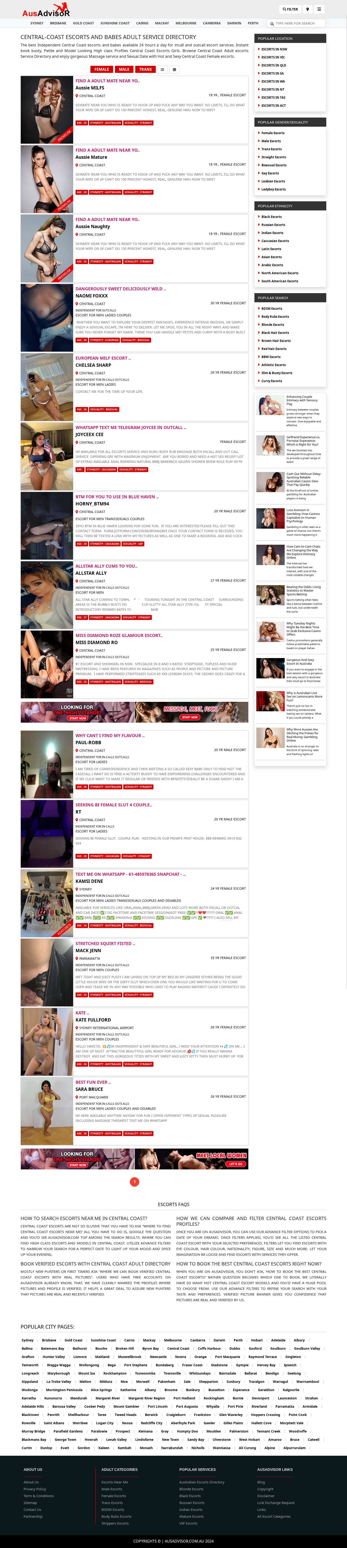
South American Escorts (280, 281)
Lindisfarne (147, 1439)
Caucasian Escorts (275, 241)
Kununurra (55, 1398)
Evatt (67, 1448)
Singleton (295, 1356)
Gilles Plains (236, 1423)
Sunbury (236, 1381)
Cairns (142, 23)
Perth (253, 23)
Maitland (105, 1356)
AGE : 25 (82, 122)
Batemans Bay (55, 1348)
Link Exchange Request (276, 1502)
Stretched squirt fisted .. (105, 943)
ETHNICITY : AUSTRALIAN (105, 122)
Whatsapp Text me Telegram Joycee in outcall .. (131, 427)
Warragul (283, 1381)
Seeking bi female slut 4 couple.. (114, 805)
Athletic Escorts (274, 365)
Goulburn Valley (309, 1348)
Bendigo (275, 1373)
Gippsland (32, 1381)
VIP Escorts (188, 1523)
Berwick (154, 1414)
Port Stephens (138, 1365)
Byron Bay (153, 1348)
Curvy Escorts (272, 381)
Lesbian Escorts (273, 181)
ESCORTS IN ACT (274, 105)
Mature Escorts (191, 1516)
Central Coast (181, 1348)
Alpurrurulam (297, 1448)
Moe (127, 1381)
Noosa (130, 1423)
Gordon (86, 1448)
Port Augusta (189, 1406)
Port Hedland (187, 1398)
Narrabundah (174, 1448)
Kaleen (106, 1448)
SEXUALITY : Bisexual (136, 340)
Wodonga (32, 1390)
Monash (149, 1448)
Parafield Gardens (71, 1431)
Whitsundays (202, 1373)
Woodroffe (300, 1431)
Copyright (265, 1488)
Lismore (82, 1356)
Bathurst (82, 1348)
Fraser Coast (195, 1365)
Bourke (103, 1348)
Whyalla (215, 1406)
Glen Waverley (233, 1414)
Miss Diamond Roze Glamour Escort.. (119, 635)
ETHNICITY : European (104, 340)
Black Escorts (272, 217)
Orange (203, 1356)
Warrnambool (310, 1381)
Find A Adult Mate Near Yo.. (108, 81)
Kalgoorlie (294, 1390)
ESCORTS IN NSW (274, 49)
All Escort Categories (274, 1516)
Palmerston (241, 1431)
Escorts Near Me (115, 1482)
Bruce (297, 1439)
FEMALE (101, 69)
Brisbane (58, 23)
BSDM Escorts (113, 1509)
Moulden (216, 1431)
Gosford (258, 1348)
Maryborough (61, 1373)
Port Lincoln (160, 1406)
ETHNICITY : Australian (105, 681)
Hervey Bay (269, 1365)
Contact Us (32, 1509)
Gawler (212, 1423)
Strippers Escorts (115, 1523)
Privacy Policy (35, 1488)
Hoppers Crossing (268, 1414)
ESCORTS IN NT (273, 89)
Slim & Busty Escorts (277, 373)
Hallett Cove (264, 1423)
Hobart (259, 1340)
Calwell (316, 1439)
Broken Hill (127, 1348)
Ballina (30, 1348)
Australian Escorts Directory (201, 1482)
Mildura (108, 1381)
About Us (31, 1482)
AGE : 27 (82, 617)
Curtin (29, 1448)
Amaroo (277, 1439)
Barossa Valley (66, 1406)
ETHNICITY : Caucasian (101, 469)
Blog (261, 1482)
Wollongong (91, 1365)
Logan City (107, 1423)
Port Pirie (238, 1406)
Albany (153, 1390)
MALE (124, 69)
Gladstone (222, 1365)
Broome (174, 1390)
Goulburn (280, 1348)
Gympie (245, 1365)
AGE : (80, 469)
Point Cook (300, 1414)
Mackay (162, 23)
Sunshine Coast (115, 23)
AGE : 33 (82, 994)
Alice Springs (104, 1390)
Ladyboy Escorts (274, 189)
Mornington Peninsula (67, 1390)
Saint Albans (56, 1423)
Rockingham (216, 1398)
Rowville (31, 1423)
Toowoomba (148, 1373)
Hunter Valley (56, 1356)
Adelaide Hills (35, 1406)
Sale (190, 1381)
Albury (302, 1340)
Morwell (145, 1381)
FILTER (292, 9)
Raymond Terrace (265, 1356)
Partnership (33, 1516)
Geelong (297, 1373)
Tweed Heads (128, 1414)
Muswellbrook (132, 1356)
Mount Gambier (129, 1406)
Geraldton (268, 1390)
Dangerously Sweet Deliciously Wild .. (121, 289)
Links (261, 1509)
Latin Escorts (271, 249)
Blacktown (33, 1414)
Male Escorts (271, 141)
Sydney (36, 23)
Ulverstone (224, 1439)
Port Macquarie (230, 1356)
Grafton (30, 1356)
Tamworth (33, 1365)
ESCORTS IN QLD (274, 65)
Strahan (314, 1398)
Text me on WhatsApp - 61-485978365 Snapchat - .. (131, 874)
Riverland (262, 1406)
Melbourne (186, 23)
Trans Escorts (272, 149)
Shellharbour (81, 1414)
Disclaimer (266, 1495)
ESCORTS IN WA (273, 81)
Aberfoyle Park (185, 1423)
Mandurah (81, 1398)
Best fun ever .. (93, 1082)
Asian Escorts (272, 257)
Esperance (244, 1390)
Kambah (127, 1448)
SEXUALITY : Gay (133, 543)
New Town (173, 1439)
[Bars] (308, 9)
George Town (68, 1439)
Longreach (33, 1373)
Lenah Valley (119, 1439)
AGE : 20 (82, 543)
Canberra (212, 23)
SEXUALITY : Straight (138, 122)
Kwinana (148, 1431)
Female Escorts (273, 133)
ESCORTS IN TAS (273, 97)
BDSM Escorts (272, 308)
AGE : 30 (82, 340)
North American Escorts (280, 273)
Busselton (219, 1390)
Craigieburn (178, 1414)
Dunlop (48, 1448)
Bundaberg (167, 1365)
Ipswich (293, 1365)
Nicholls (200, 1448)
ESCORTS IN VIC (273, 57)
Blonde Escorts (273, 325)
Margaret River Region (149, 1398)
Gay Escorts (270, 173)
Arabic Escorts (272, 265)
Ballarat (253, 1373)
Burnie (241, 1398)
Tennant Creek (271, 1431)
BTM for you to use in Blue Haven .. (117, 497)
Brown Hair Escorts (276, 341)
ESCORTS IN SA (273, 73)
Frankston (205, 1414)
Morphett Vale (294, 1423)
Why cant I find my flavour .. (110, 735)
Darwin (234, 23)
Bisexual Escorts (274, 165)
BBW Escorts (271, 357)
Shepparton (211, 1381)
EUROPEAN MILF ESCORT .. (103, 358)
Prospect (125, 1431)
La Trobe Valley (61, 1381)
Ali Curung (250, 1448)
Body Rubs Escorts (275, 316)
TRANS (145, 69)
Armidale (313, 1406)
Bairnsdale (230, 1373)
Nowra (183, 1356)
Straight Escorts (274, 157)
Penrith (56, 1414)
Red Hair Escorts (274, 349)
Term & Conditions (39, 1495)
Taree (104, 1414)
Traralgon (259, 1381)
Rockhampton (117, 1373)
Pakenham (169, 1381)
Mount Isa (89, 1373)
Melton (88, 1381)
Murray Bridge (36, 1431)
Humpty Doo (190, 1431)
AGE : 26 (82, 409)
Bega (114, 1365)
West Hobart (252, 1439)
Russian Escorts (273, 225)
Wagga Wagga (61, 1365)
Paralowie (101, 1431)
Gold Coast (83, 23)
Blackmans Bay (36, 1439)
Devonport (263, 1398)
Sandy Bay (198, 1439)
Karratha (31, 1398)
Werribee (83, 1423)
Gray (167, 1431)
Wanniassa (224, 1448)
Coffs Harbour (212, 1348)
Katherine (130, 1390)
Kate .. (82, 1013)
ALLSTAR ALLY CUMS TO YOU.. (106, 566)
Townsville (175, 1373)
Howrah (94, 1439)
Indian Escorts (272, 233)
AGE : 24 (82, 925)
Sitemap (30, 1502)
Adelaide (281, 1340)
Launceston (290, 1398)
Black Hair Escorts (275, 333)
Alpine (272, 1448)
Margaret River (110, 1398)
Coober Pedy (97, 1406)
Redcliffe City (154, 1423)
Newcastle (161, 1356)
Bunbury (195, 1390)
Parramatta (287, 1406)
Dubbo (237, 1348)
